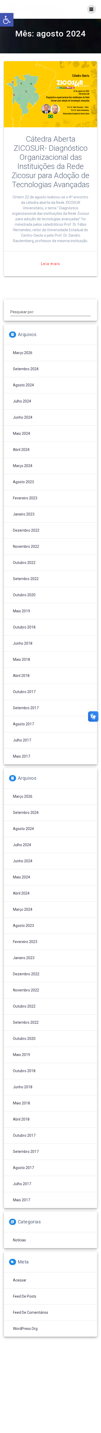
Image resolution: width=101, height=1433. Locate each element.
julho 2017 (22, 740)
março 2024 (22, 466)
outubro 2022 (24, 563)
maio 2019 (21, 611)
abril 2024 (21, 450)
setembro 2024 (26, 369)
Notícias (19, 1240)
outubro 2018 (24, 627)
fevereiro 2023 (25, 498)
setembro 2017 (26, 708)
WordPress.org (25, 1329)
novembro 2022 (26, 546)
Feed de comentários (30, 1312)
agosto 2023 (23, 482)
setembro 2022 (26, 579)
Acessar (19, 1280)
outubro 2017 (24, 692)
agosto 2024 (23, 385)
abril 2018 (21, 676)
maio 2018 (21, 659)
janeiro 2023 (23, 514)
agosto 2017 (23, 724)
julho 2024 (22, 401)
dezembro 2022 (26, 530)
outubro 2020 (24, 595)
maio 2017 (21, 756)
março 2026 (22, 353)
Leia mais (50, 264)
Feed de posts (24, 1296)
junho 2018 (22, 643)
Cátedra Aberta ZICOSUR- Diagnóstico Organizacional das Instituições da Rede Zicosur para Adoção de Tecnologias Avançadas (50, 162)
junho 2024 (22, 417)
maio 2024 (21, 433)
